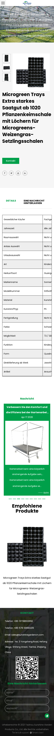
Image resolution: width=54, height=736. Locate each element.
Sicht (46, 492)
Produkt (22, 14)
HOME (10, 14)
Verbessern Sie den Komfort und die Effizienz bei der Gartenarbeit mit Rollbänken (27, 409)
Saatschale (28, 19)
